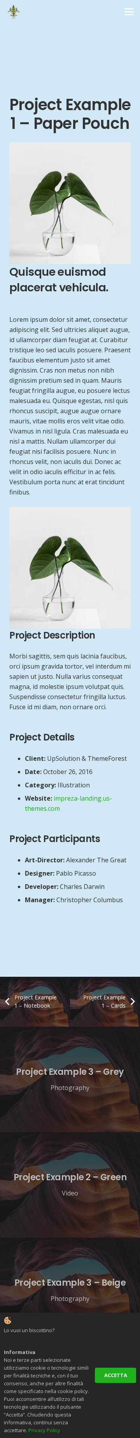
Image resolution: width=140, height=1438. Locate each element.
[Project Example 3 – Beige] (70, 1290)
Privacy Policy (44, 1430)
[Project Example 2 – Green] (70, 1185)
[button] (129, 11)
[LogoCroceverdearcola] (13, 12)
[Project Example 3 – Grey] (70, 1079)
